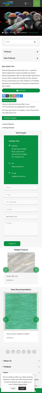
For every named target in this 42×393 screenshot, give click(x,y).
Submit (12, 243)
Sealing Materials (22, 33)
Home (6, 33)
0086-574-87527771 (18, 166)
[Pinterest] (18, 352)
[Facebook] (8, 352)
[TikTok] (34, 352)
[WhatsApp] (29, 352)
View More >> (10, 280)
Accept (22, 388)
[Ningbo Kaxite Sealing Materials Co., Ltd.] (8, 3)
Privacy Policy (22, 384)
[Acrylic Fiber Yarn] (21, 262)
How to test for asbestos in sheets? (18, 334)
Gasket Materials (8, 124)
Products (12, 33)
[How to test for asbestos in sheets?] (21, 311)
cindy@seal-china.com (19, 176)
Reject (13, 388)
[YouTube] (13, 352)
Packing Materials (33, 33)
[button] (6, 270)
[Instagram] (24, 352)
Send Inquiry (22, 90)
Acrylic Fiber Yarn (12, 276)
